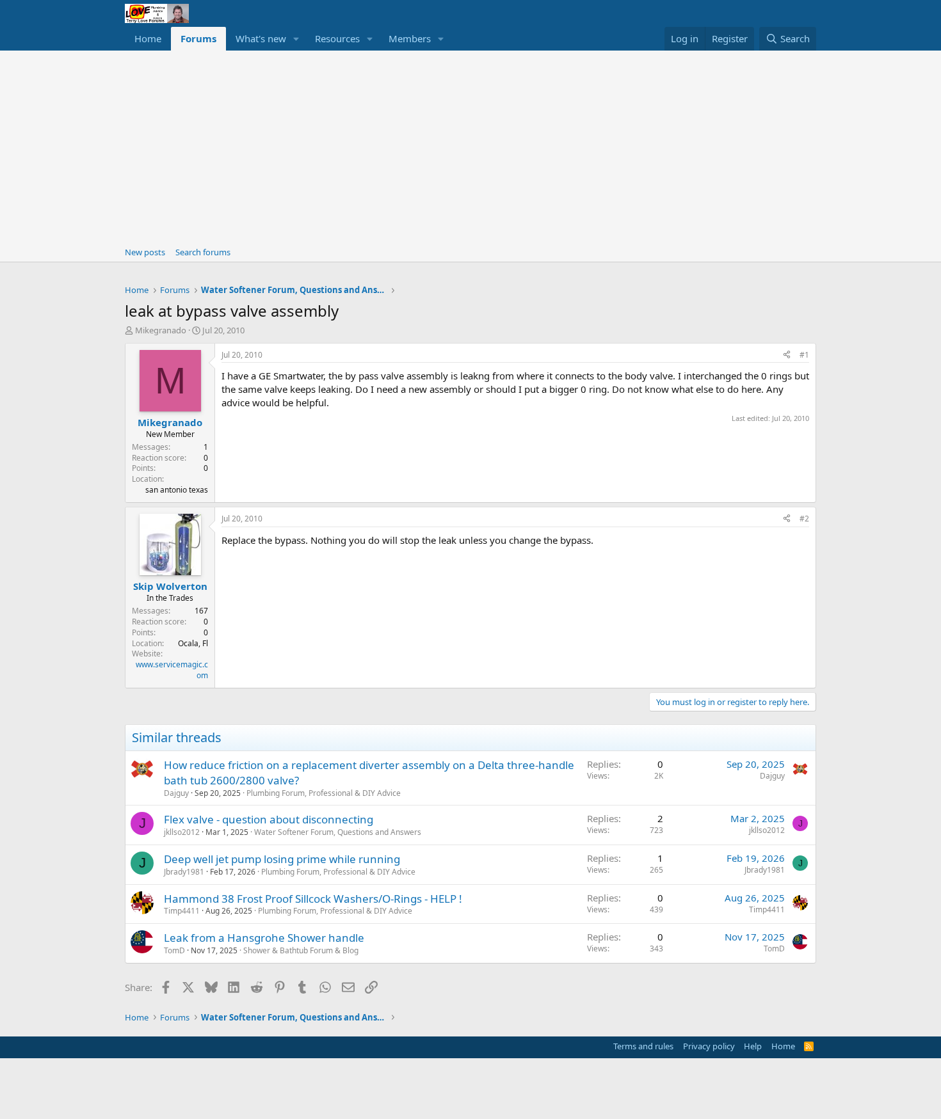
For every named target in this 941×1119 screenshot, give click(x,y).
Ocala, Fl (193, 643)
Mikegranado (160, 330)
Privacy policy (709, 1046)
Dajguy (176, 793)
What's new (261, 38)
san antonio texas (176, 489)
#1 (804, 354)
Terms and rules (643, 1046)
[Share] (786, 355)
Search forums (202, 252)
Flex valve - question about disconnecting (268, 819)
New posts (145, 252)
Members (410, 38)
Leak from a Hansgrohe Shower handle (264, 937)
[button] (296, 39)
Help (753, 1046)
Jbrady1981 (184, 871)
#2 (804, 518)
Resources (337, 38)
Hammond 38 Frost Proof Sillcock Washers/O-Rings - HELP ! (313, 898)
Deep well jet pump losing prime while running (282, 859)
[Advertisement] (470, 146)
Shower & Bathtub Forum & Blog (300, 950)
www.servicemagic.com (172, 670)
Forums (198, 38)
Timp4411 (182, 910)
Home (147, 38)
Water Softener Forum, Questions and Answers (337, 832)
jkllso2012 (182, 832)
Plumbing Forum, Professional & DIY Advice (323, 793)
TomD (174, 950)
